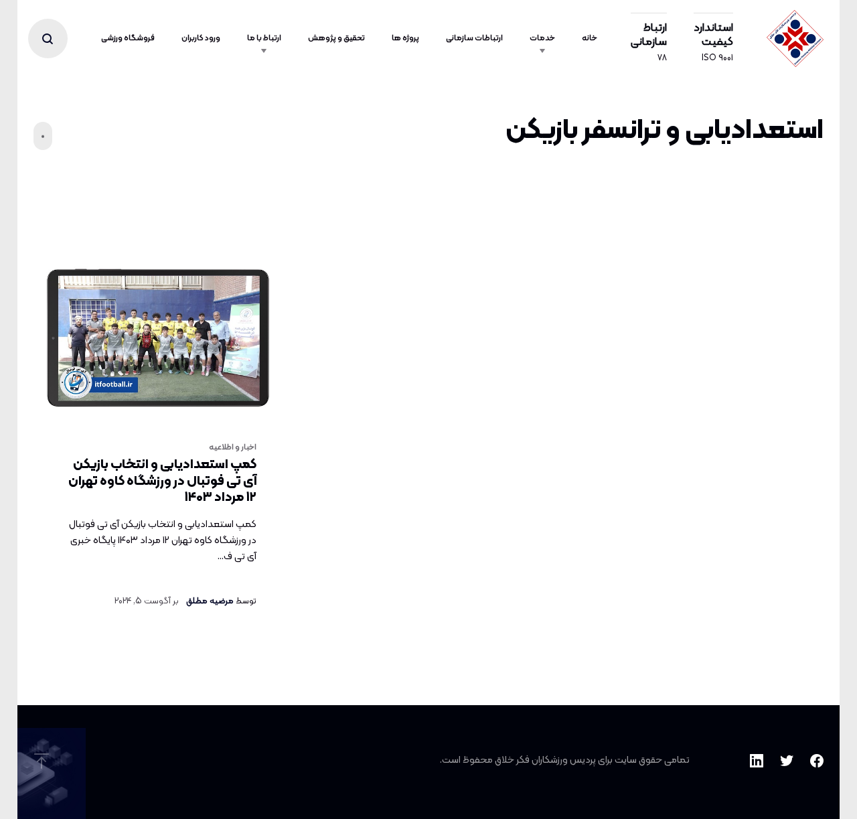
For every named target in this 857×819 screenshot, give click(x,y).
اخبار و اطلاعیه (232, 447)
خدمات (542, 38)
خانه (589, 38)
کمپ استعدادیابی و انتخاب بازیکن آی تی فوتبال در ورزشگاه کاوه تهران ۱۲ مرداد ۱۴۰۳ (162, 481)
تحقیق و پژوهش (336, 38)
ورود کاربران (200, 38)
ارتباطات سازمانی (474, 38)
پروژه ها (405, 38)
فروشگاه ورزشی (128, 38)
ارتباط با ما (264, 38)
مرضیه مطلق (210, 601)
